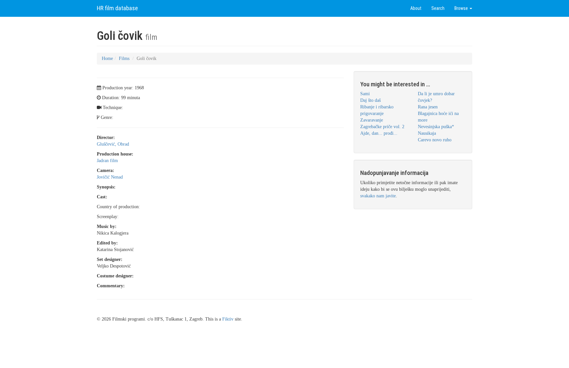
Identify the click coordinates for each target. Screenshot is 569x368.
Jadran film (107, 160)
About (415, 8)
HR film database (117, 8)
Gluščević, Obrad (113, 144)
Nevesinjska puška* (436, 126)
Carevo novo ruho (434, 139)
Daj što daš (370, 100)
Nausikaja (427, 133)
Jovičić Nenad (110, 177)
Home (107, 58)
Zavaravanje (371, 120)
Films (124, 58)
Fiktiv (227, 319)
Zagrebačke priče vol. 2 (382, 126)
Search (438, 8)
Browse (461, 8)
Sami (365, 93)
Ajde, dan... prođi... (378, 133)
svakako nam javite (378, 195)
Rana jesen (428, 106)
